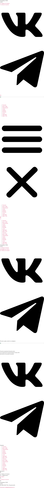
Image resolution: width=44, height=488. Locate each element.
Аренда (4, 110)
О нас (3, 113)
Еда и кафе (4, 106)
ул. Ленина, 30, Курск (5, 3)
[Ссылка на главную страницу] (22, 97)
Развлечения (5, 107)
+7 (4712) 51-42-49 (4, 4)
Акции (3, 109)
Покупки (4, 105)
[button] (22, 160)
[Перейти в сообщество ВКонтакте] (22, 43)
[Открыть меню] (0, 95)
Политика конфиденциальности (7, 487)
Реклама (4, 111)
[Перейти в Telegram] (22, 94)
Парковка (4, 114)
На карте (2, 476)
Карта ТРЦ (4, 115)
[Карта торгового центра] (0, 217)
